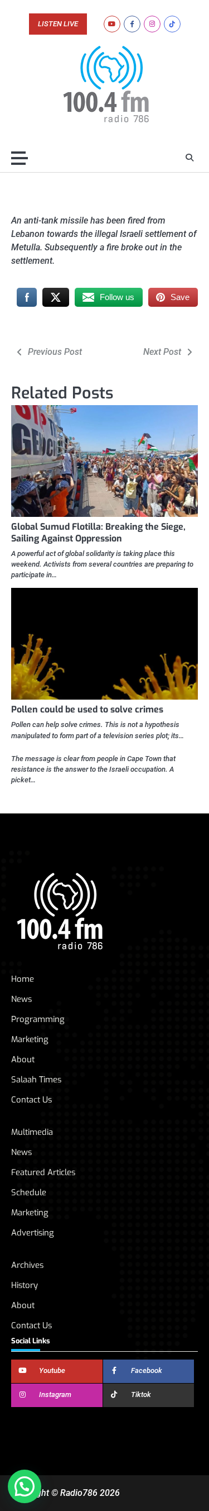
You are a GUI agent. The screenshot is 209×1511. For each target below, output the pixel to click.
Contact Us (31, 1099)
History (24, 1285)
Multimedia (32, 1132)
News (21, 999)
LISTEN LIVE (58, 24)
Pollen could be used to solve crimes (87, 709)
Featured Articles (43, 1172)
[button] (24, 1486)
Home (22, 979)
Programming (38, 1019)
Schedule (28, 1192)
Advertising (32, 1232)
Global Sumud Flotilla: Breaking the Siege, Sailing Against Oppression (98, 532)
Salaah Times (36, 1079)
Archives (27, 1265)
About (23, 1059)
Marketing (29, 1039)
